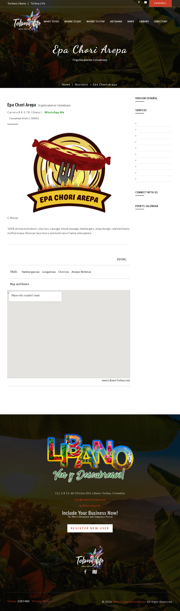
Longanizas (49, 271)
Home (34, 21)
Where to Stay (95, 21)
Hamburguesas (31, 271)
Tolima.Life (37, 3)
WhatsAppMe (91, 505)
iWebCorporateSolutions (129, 601)
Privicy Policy (41, 601)
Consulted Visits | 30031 (24, 118)
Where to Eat (72, 21)
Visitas (18, 601)
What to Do (51, 21)
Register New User (90, 528)
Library (144, 21)
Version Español (146, 98)
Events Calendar (146, 206)
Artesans (116, 21)
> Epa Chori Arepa (103, 84)
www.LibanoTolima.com (116, 380)
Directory (160, 21)
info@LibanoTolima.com (90, 499)
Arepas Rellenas (81, 271)
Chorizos (63, 271)
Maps (130, 21)
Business (81, 84)
